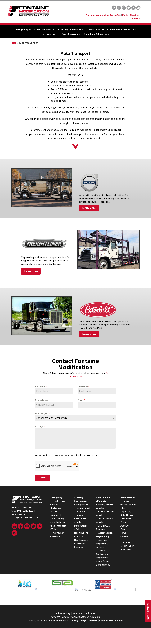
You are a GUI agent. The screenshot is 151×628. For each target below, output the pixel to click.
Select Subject (42, 413)
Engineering (48, 34)
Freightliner (57, 532)
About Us (134, 14)
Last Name (83, 386)
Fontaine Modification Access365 (103, 14)
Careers (136, 18)
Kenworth (81, 515)
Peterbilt (56, 536)
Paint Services (70, 34)
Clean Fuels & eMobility (120, 30)
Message (40, 426)
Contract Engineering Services (102, 543)
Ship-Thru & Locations (96, 34)
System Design (105, 532)
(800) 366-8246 (18, 514)
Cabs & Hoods (129, 504)
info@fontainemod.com (24, 517)
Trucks (125, 500)
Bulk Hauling (57, 518)
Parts (125, 14)
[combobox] (75, 418)
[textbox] (73, 418)
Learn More (89, 208)
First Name (41, 386)
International (83, 507)
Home (13, 42)
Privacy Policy (63, 613)
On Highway (21, 30)
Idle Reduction (58, 522)
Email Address (42, 400)
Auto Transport (43, 30)
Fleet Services (58, 500)
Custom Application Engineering (102, 554)
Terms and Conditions (83, 613)
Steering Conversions (70, 30)
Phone (81, 400)
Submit (42, 477)
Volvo (54, 529)
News (123, 532)
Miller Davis (117, 620)
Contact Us (148, 608)
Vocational (95, 30)
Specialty (126, 511)
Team (123, 529)
